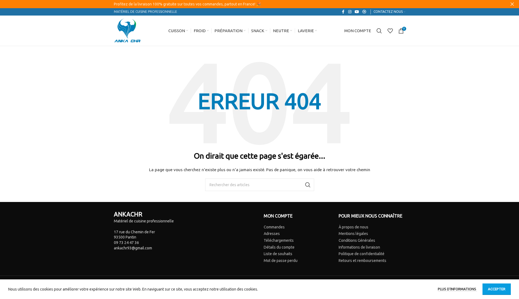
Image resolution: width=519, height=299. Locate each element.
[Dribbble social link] (364, 12)
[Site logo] (127, 30)
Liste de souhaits (278, 254)
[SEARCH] (308, 185)
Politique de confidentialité (361, 254)
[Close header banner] (512, 4)
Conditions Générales (357, 240)
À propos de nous (353, 227)
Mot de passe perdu (281, 260)
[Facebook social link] (343, 12)
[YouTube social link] (357, 12)
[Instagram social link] (350, 12)
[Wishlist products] (390, 30)
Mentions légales (353, 233)
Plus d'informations (457, 289)
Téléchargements (279, 240)
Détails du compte (279, 247)
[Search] (379, 30)
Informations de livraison (359, 247)
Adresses (272, 233)
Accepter (496, 289)
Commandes (274, 227)
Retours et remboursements (362, 260)
